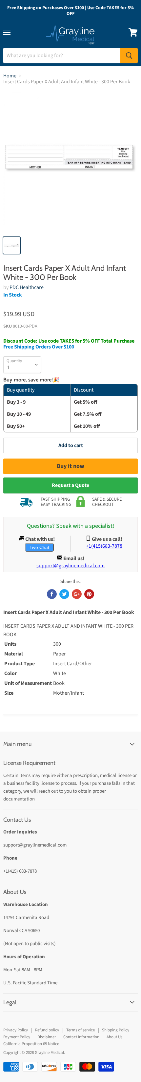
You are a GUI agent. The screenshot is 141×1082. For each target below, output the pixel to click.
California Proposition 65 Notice (31, 1044)
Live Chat (39, 547)
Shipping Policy (115, 1030)
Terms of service (80, 1030)
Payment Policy (16, 1037)
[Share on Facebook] (52, 594)
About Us (114, 1037)
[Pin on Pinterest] (89, 594)
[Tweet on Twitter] (64, 594)
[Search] (129, 55)
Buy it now (70, 466)
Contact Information (81, 1037)
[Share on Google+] (77, 594)
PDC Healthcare (27, 287)
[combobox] (61, 55)
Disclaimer (46, 1037)
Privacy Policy (15, 1030)
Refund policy (47, 1030)
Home (9, 76)
